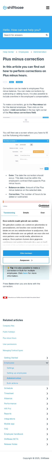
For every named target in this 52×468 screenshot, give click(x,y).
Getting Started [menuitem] (11, 358)
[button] (47, 357)
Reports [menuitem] (7, 413)
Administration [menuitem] (14, 378)
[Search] (47, 35)
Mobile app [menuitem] (9, 424)
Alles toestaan (26, 253)
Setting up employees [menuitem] (17, 373)
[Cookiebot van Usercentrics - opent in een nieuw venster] (38, 206)
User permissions (10, 344)
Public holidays (9, 332)
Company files (8, 326)
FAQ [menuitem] (6, 429)
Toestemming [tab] (9, 213)
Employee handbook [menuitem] (13, 434)
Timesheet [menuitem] (9, 393)
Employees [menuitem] (9, 363)
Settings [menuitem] (10, 368)
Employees (24, 52)
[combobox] (24, 35)
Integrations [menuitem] (9, 419)
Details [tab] (26, 213)
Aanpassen (24, 260)
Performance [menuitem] (10, 403)
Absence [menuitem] (8, 398)
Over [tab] (43, 213)
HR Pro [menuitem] (7, 408)
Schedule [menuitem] (8, 388)
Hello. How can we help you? (22, 30)
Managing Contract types (13, 350)
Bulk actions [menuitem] (12, 383)
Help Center (8, 52)
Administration (39, 52)
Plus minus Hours (9, 338)
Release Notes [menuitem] (10, 444)
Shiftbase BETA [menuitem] (11, 439)
